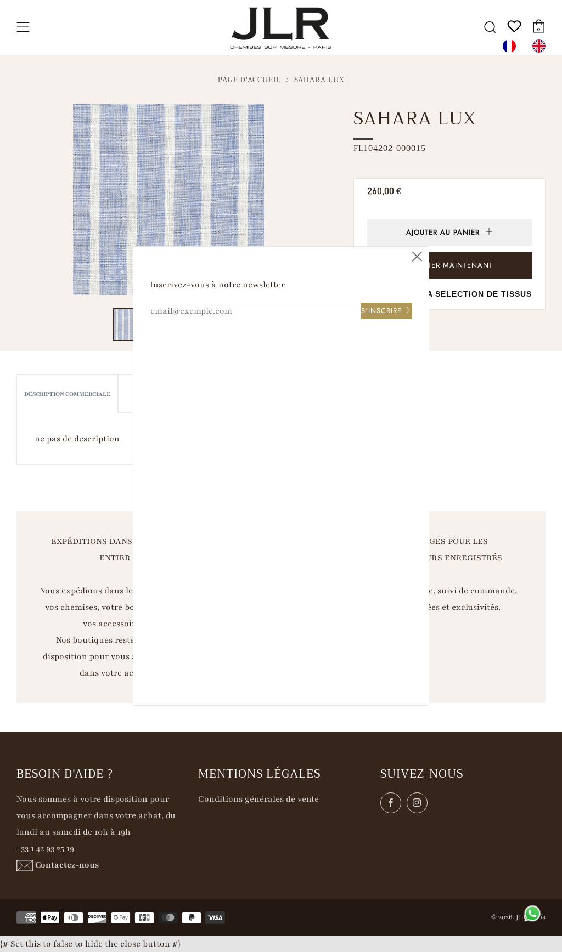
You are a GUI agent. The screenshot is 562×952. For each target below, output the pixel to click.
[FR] (512, 46)
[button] (129, 324)
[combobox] (512, 46)
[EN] (542, 46)
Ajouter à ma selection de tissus (450, 294)
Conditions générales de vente (258, 799)
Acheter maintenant (450, 265)
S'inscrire (381, 310)
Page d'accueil (249, 80)
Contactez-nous (67, 864)
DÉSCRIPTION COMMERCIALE (67, 394)
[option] (542, 46)
